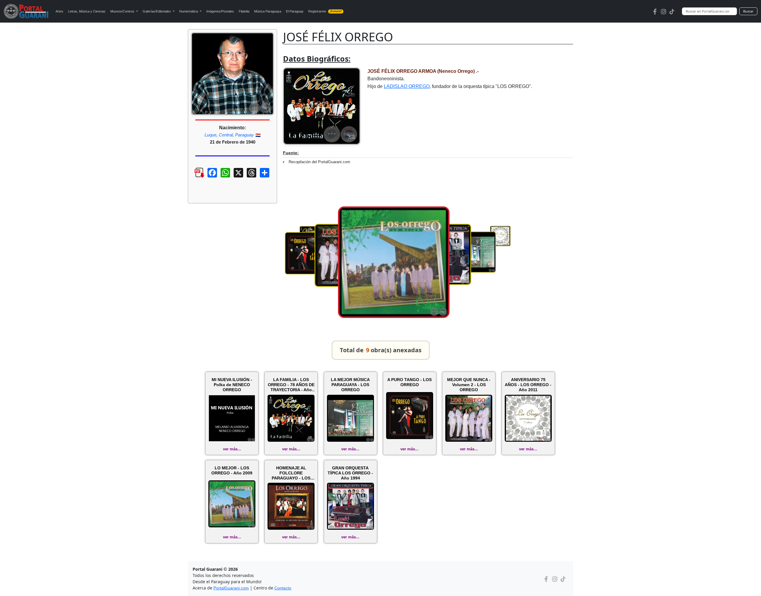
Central (226, 134)
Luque (210, 134)
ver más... (232, 449)
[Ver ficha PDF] (194, 177)
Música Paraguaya (267, 11)
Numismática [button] (189, 11)
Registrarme (325, 11)
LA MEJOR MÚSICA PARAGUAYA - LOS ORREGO (350, 384)
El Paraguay (295, 11)
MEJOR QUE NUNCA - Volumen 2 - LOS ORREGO (468, 384)
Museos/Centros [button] (122, 11)
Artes (59, 11)
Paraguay (244, 134)
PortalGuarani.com (231, 588)
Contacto (282, 588)
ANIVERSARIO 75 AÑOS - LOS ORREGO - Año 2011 (528, 384)
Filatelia (244, 11)
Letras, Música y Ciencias (87, 11)
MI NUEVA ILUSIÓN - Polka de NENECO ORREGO (232, 384)
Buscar (748, 11)
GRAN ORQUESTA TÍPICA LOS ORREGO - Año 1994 (350, 473)
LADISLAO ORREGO (407, 86)
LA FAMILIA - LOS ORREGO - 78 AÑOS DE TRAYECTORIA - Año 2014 (291, 384)
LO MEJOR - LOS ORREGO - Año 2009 (231, 470)
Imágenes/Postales (220, 11)
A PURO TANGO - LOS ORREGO (409, 382)
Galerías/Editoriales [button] (157, 11)
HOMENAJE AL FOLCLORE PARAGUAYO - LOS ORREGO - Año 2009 (291, 473)
